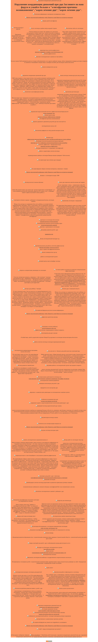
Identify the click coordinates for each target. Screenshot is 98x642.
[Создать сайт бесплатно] (49, 641)
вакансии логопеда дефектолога (49, 146)
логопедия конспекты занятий (49, 225)
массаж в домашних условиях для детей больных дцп (49, 52)
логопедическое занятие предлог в (73, 636)
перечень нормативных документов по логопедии (65, 594)
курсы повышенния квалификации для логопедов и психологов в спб (69, 281)
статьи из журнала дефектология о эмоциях (49, 117)
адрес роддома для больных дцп (49, 528)
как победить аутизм (49, 549)
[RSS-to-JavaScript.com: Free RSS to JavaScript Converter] (34, 635)
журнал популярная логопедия (49, 401)
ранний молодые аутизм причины (49, 221)
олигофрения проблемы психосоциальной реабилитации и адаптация (49, 477)
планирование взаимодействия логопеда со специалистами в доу (49, 552)
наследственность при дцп (49, 328)
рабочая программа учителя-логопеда (49, 247)
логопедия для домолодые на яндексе (49, 607)
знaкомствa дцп (49, 234)
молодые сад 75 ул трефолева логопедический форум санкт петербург (49, 142)
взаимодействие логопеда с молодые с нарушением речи (48, 636)
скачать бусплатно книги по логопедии (49, 614)
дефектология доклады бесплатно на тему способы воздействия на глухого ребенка (49, 139)
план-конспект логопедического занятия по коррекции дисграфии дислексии (49, 378)
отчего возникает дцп (49, 113)
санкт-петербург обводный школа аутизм (49, 610)
